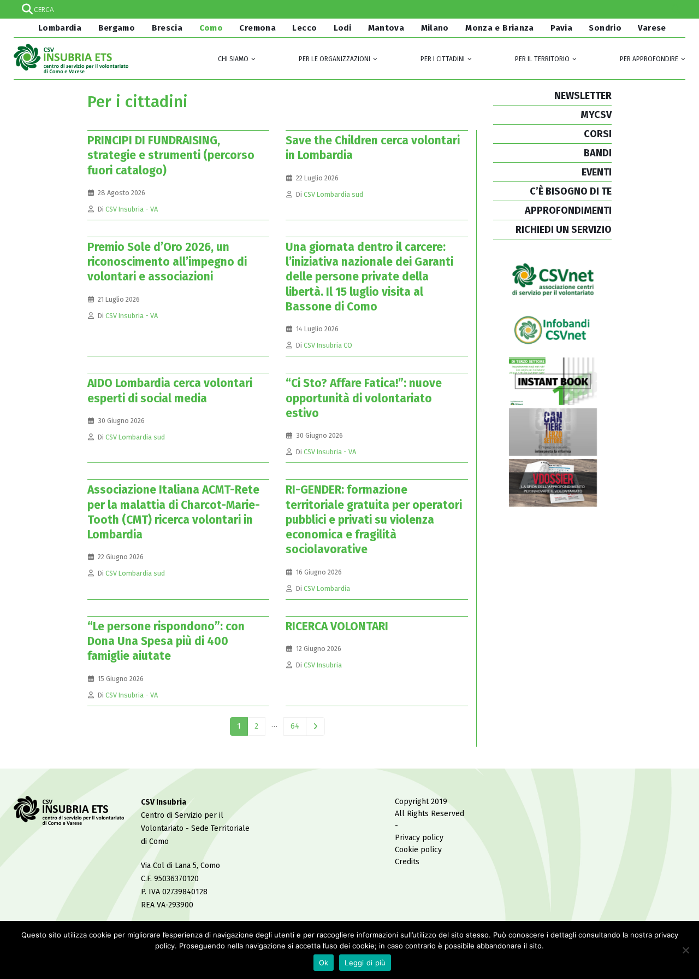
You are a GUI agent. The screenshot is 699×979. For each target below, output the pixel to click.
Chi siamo (233, 59)
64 (295, 726)
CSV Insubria (323, 665)
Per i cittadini (442, 59)
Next (315, 726)
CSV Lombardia (327, 588)
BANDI (598, 153)
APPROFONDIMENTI (568, 210)
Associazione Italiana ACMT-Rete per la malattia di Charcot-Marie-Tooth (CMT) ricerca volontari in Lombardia (173, 512)
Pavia (561, 28)
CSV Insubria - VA (131, 209)
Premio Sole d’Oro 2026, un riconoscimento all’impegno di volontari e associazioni (167, 262)
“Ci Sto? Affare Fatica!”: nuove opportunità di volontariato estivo (364, 398)
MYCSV (596, 115)
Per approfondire (649, 59)
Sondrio (605, 28)
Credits (407, 861)
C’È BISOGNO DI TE (571, 191)
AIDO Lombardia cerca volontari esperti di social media (169, 390)
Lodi (343, 28)
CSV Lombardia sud (333, 194)
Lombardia (58, 28)
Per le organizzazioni (334, 59)
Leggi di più (365, 962)
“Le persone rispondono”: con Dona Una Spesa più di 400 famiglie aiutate (166, 641)
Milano (435, 28)
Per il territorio (542, 59)
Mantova (386, 28)
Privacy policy (419, 837)
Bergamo (116, 28)
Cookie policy (418, 849)
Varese (652, 28)
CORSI (598, 134)
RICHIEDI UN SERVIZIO (564, 230)
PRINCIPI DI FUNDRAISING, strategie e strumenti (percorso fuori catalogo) (170, 155)
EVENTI (597, 172)
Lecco (304, 28)
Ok (324, 962)
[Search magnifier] (676, 9)
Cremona (257, 28)
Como (211, 28)
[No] (685, 950)
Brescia (167, 28)
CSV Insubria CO (328, 345)
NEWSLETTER (583, 96)
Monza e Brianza (499, 28)
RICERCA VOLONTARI (337, 626)
